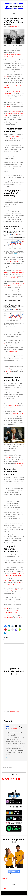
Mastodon (5, 878)
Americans (12, 711)
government (6, 712)
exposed (6, 76)
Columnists (12, 710)
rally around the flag (14, 405)
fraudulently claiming (17, 413)
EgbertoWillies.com (14, 6)
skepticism (8, 106)
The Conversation (8, 617)
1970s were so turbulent (10, 276)
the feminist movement (18, 272)
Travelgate (7, 344)
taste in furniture (8, 580)
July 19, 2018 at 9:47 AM (15, 728)
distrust (17, 711)
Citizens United (7, 457)
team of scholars (15, 111)
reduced (8, 371)
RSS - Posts (7, 889)
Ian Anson (6, 54)
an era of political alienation (14, 278)
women (17, 261)
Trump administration (11, 84)
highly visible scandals (16, 590)
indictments (20, 61)
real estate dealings (13, 351)
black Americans (8, 261)
